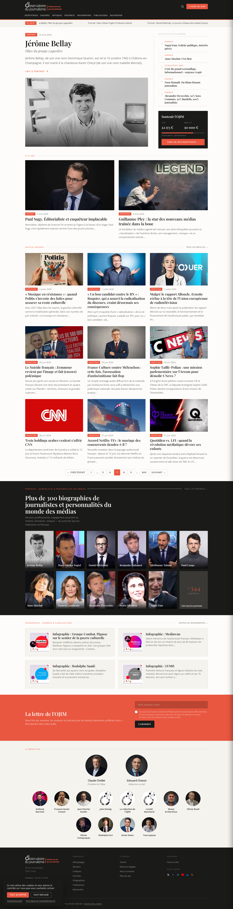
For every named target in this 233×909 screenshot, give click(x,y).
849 (144, 472)
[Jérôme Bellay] (86, 112)
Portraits (70, 15)
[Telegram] (177, 875)
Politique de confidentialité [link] (40, 901)
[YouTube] (182, 875)
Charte (123, 862)
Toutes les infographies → (193, 623)
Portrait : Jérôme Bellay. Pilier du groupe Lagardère (45, 23)
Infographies (84, 15)
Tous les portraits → (196, 489)
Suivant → (159, 472)
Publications (101, 15)
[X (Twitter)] (168, 875)
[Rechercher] (182, 6)
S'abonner (144, 724)
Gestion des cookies (93, 903)
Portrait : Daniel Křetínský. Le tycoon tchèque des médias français (174, 23)
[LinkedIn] (187, 875)
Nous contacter (127, 871)
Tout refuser (41, 894)
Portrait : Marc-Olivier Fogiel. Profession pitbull (106, 23)
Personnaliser (14, 901)
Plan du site (125, 875)
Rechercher (116, 15)
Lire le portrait (35, 71)
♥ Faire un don (197, 6)
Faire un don (173, 862)
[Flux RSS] (192, 875)
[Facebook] (173, 875)
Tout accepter (18, 894)
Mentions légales (128, 866)
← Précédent (76, 472)
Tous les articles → (197, 247)
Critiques (57, 15)
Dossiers (44, 15)
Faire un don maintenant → (183, 142)
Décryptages (31, 15)
